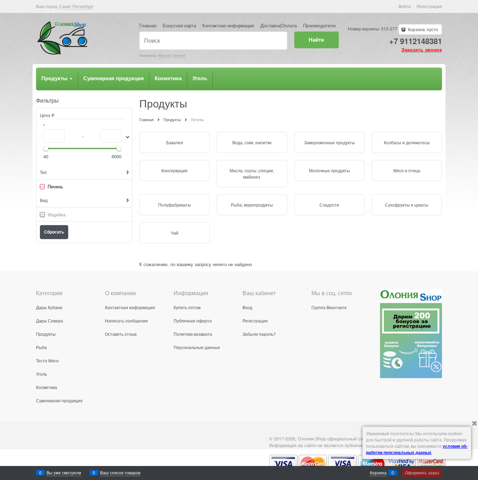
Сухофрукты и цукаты (406, 205)
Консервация (174, 170)
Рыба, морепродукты (252, 205)
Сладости (329, 205)
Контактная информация (228, 25)
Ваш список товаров (120, 472)
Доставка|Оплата (278, 25)
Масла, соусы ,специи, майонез (252, 173)
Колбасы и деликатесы (407, 142)
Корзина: (422, 29)
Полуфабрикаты (174, 205)
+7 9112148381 (415, 41)
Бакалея (174, 142)
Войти (405, 6)
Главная (147, 25)
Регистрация (429, 6)
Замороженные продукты (329, 142)
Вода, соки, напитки (252, 142)
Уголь (199, 78)
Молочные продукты (329, 170)
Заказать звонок (421, 49)
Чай (174, 233)
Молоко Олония (172, 55)
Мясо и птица (406, 170)
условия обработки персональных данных (417, 449)
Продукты (55, 78)
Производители (319, 25)
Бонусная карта (179, 25)
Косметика (168, 78)
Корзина (378, 472)
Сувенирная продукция (113, 78)
